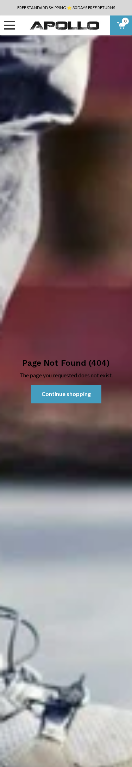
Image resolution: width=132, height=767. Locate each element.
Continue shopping (66, 393)
